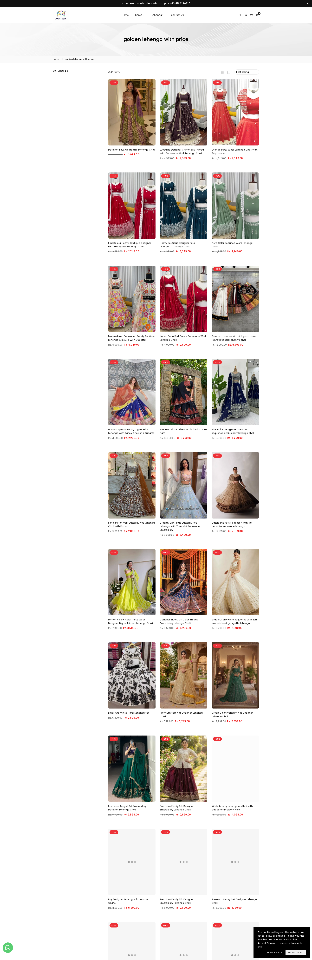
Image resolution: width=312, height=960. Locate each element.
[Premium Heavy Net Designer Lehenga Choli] (235, 862)
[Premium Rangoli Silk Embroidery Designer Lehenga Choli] (132, 769)
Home (125, 14)
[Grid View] (222, 72)
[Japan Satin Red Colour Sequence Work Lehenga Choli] (183, 299)
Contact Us (177, 14)
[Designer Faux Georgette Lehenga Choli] (132, 112)
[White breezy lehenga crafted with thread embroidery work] (235, 769)
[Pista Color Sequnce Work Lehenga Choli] (235, 205)
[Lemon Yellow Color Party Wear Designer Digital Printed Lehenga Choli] (132, 582)
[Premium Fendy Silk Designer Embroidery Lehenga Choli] (183, 769)
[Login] (246, 15)
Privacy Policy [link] (274, 952)
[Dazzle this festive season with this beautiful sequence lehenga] (235, 485)
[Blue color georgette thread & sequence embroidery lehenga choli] (235, 392)
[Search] (240, 15)
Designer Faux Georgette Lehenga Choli (131, 149)
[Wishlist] (251, 15)
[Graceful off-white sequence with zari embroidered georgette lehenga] (235, 582)
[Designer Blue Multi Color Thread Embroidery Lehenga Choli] (183, 582)
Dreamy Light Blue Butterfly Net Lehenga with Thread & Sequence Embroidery (180, 526)
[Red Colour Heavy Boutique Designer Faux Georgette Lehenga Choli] (132, 205)
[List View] (228, 72)
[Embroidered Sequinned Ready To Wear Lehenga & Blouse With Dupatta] (132, 299)
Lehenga (156, 14)
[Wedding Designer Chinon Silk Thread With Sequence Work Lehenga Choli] (183, 112)
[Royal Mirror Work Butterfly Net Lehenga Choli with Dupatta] (132, 485)
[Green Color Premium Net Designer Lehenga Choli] (235, 675)
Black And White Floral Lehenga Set (128, 712)
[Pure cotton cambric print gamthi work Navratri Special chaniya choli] (235, 299)
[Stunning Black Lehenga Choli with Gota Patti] (183, 392)
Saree (138, 14)
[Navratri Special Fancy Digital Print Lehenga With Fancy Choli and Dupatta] (132, 392)
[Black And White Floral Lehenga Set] (132, 675)
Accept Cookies (296, 952)
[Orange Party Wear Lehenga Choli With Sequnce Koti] (235, 112)
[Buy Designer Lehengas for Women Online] (132, 862)
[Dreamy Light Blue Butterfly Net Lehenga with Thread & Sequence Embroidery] (183, 485)
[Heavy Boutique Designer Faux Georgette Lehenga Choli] (183, 205)
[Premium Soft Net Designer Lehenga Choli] (183, 675)
